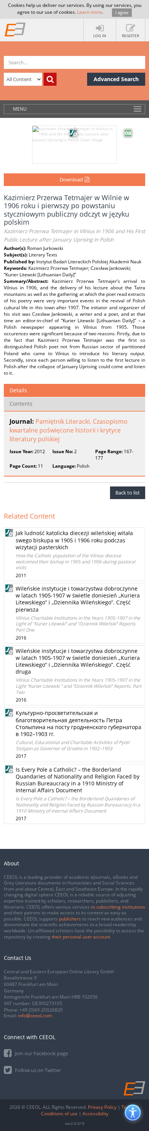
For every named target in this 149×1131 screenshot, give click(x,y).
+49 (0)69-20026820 (41, 1010)
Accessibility (96, 1113)
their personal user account (81, 937)
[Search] (50, 79)
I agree (121, 12)
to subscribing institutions (118, 907)
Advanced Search (116, 79)
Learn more (89, 12)
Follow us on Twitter (37, 1070)
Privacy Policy (102, 1107)
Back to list (127, 492)
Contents (21, 403)
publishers (70, 919)
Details (18, 390)
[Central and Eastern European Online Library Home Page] (15, 29)
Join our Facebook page (41, 1053)
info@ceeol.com (35, 1015)
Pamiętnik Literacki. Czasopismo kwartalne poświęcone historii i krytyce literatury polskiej (69, 430)
